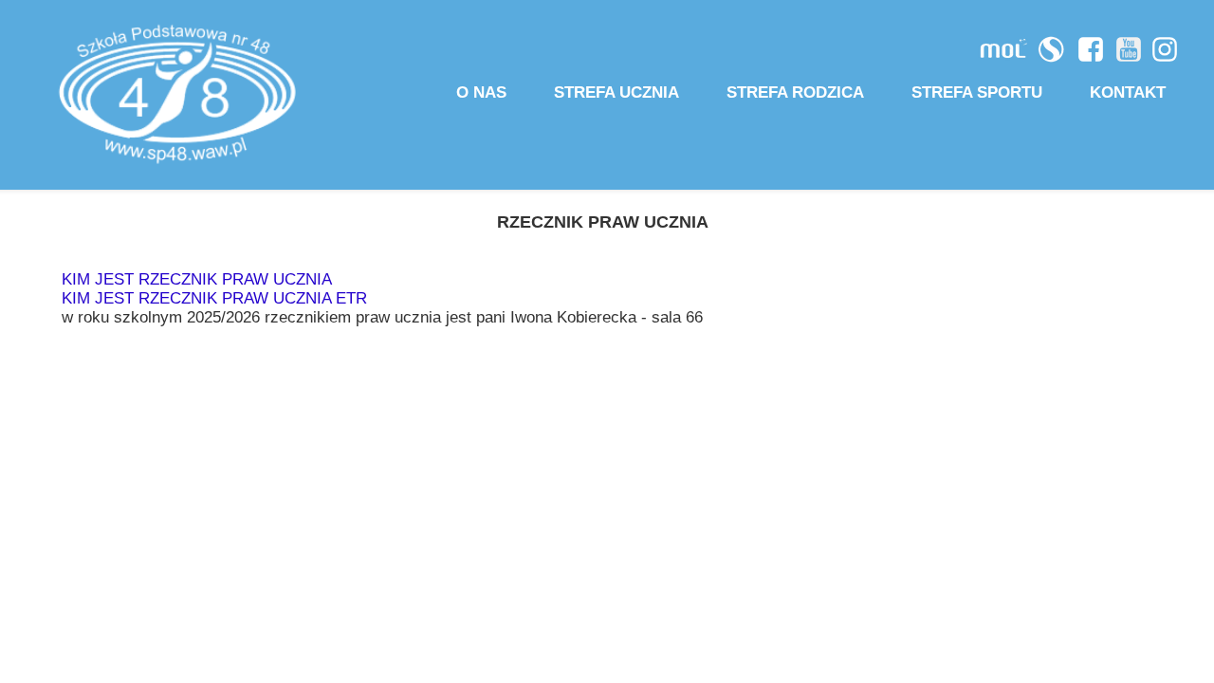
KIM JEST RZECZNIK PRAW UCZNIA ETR (214, 298)
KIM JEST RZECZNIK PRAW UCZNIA (197, 279)
